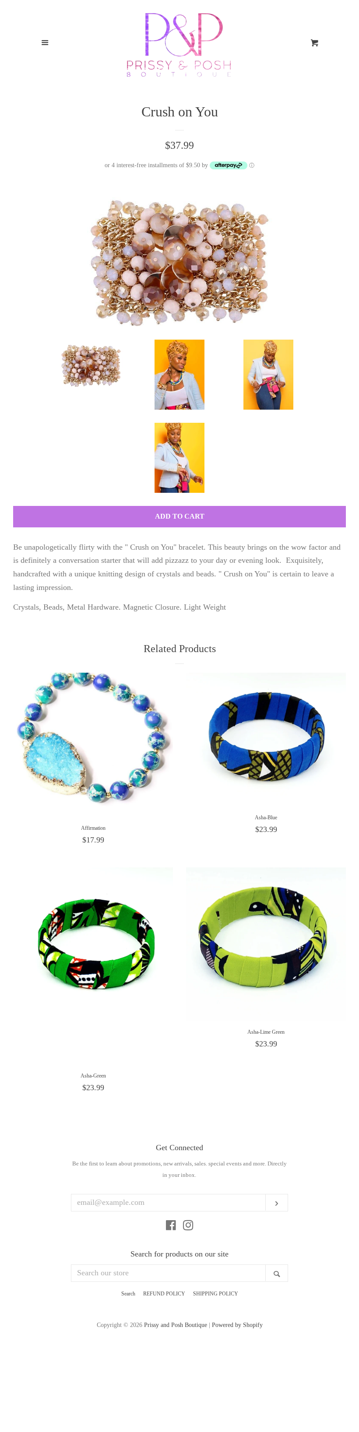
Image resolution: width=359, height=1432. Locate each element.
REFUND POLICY (164, 1294)
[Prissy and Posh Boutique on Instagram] (188, 1226)
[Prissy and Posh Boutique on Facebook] (170, 1226)
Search (128, 1294)
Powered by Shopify (237, 1324)
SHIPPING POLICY (215, 1294)
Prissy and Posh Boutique (175, 1324)
